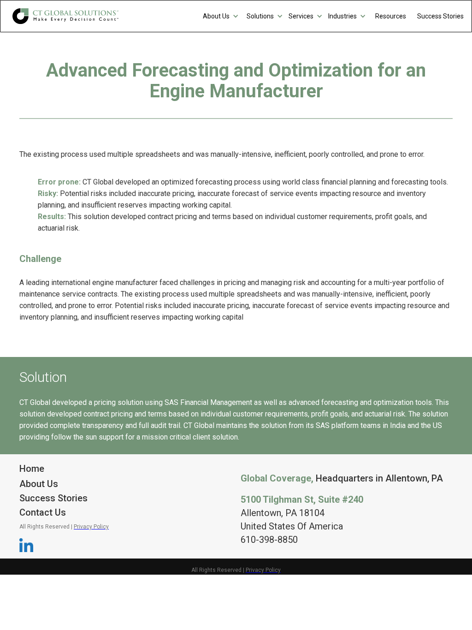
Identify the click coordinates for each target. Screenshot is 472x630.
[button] (221, 16)
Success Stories (53, 498)
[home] (65, 16)
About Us (38, 483)
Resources (390, 16)
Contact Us (42, 512)
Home (31, 468)
